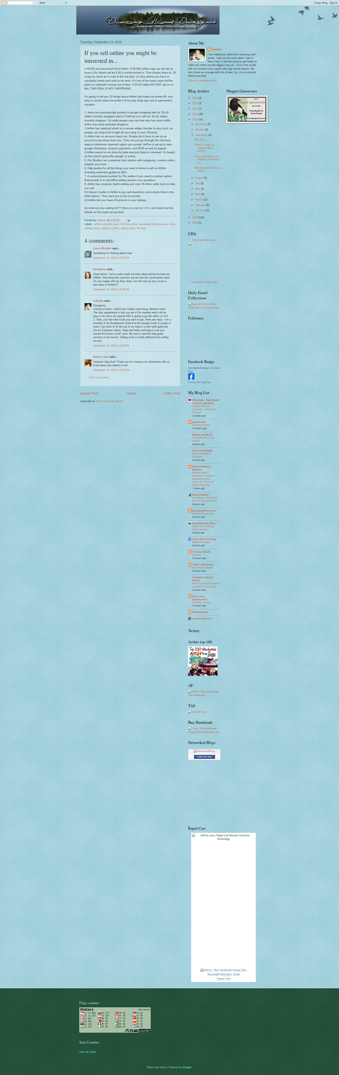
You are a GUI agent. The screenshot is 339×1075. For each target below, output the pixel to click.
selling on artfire (110, 228)
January (200, 210)
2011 (195, 114)
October (200, 129)
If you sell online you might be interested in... (206, 159)
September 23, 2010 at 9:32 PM (111, 370)
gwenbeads (199, 422)
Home (131, 393)
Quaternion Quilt (201, 425)
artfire (134, 224)
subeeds (98, 300)
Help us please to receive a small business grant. (205, 585)
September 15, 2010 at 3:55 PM (111, 257)
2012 (195, 108)
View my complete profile (202, 80)
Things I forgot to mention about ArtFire (204, 147)
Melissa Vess (101, 356)
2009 (195, 217)
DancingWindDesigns (204, 240)
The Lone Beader (202, 450)
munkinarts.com (202, 618)
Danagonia (99, 269)
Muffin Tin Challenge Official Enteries (203, 528)
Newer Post (89, 393)
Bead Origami (200, 494)
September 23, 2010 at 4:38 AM (111, 289)
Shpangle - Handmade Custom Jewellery (205, 402)
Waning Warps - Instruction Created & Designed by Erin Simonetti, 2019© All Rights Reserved (203, 479)
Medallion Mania (201, 542)
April (198, 194)
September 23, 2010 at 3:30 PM (111, 345)
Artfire (146, 208)
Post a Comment (98, 377)
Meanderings (200, 612)
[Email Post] (128, 220)
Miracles (196, 554)
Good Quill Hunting (204, 539)
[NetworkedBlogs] (204, 751)
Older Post (172, 393)
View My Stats (87, 1051)
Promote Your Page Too (199, 382)
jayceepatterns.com (204, 510)
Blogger (187, 1067)
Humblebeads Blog (203, 523)
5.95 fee (124, 224)
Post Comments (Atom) (109, 401)
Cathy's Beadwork (203, 564)
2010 (195, 119)
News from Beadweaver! (200, 598)
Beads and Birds (202, 434)
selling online (127, 228)
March (199, 199)
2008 (195, 222)
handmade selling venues (153, 224)
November (201, 124)
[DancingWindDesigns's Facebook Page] (191, 378)
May (198, 188)
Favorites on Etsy (201, 602)
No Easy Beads (201, 551)
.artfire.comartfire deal (105, 224)
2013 (195, 103)
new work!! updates (202, 567)
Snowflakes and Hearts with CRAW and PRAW (204, 499)
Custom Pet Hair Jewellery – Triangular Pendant (204, 409)
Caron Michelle (102, 248)
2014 (195, 97)
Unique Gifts (224, 978)
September (201, 135)
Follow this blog (204, 757)
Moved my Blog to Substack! (201, 455)
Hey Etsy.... (201, 139)
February (200, 205)
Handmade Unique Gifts (204, 282)
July (198, 183)
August (199, 177)
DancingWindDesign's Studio (224, 974)
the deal (141, 228)
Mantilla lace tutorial (203, 513)
